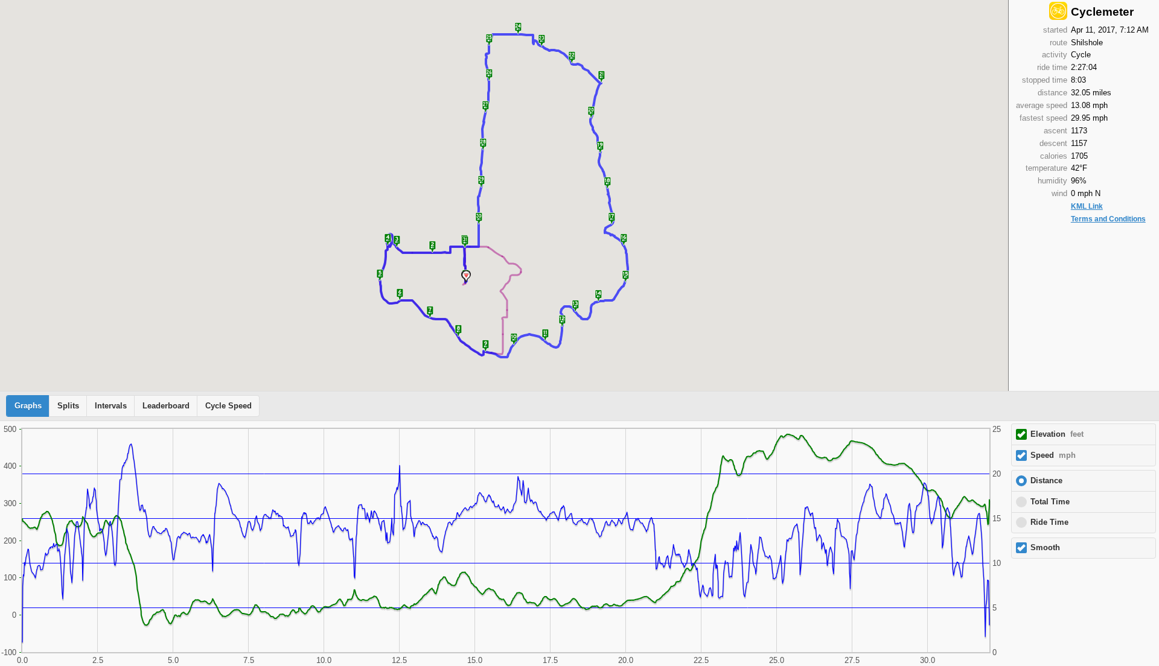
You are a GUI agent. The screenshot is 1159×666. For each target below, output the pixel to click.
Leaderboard (166, 406)
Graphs (28, 406)
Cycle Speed (228, 406)
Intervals (111, 406)
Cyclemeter (1102, 11)
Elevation (1057, 434)
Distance (1046, 481)
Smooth (1045, 548)
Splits (68, 406)
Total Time (1050, 502)
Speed (1053, 455)
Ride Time (1049, 522)
